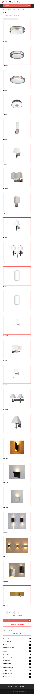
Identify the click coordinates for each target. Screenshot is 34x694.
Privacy (10, 686)
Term (15, 686)
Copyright (22, 686)
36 (21, 612)
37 (24, 612)
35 (18, 612)
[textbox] (17, 630)
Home (5, 9)
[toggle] (30, 638)
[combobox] (17, 630)
